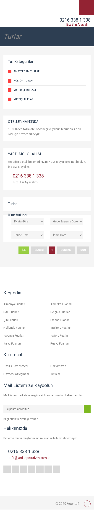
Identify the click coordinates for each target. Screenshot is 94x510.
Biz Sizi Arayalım (78, 24)
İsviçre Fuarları (59, 335)
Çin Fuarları (10, 320)
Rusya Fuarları (59, 343)
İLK (24, 250)
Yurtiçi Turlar (23, 99)
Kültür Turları (24, 80)
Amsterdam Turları (27, 71)
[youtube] (40, 469)
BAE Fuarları (11, 312)
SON (83, 250)
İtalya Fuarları (12, 343)
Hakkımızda (58, 366)
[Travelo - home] (26, 503)
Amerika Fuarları (61, 304)
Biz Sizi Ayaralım (25, 182)
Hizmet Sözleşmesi (16, 374)
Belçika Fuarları (60, 312)
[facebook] (7, 469)
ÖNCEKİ (39, 250)
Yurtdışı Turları (25, 90)
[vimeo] (56, 469)
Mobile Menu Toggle (86, 7)
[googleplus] (31, 469)
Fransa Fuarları (60, 320)
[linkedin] (48, 469)
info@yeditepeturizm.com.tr (29, 458)
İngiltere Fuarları (60, 327)
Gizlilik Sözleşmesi (15, 366)
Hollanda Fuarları (14, 327)
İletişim (55, 374)
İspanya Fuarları (13, 335)
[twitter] (15, 469)
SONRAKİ (65, 250)
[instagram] (23, 469)
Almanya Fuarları (14, 304)
